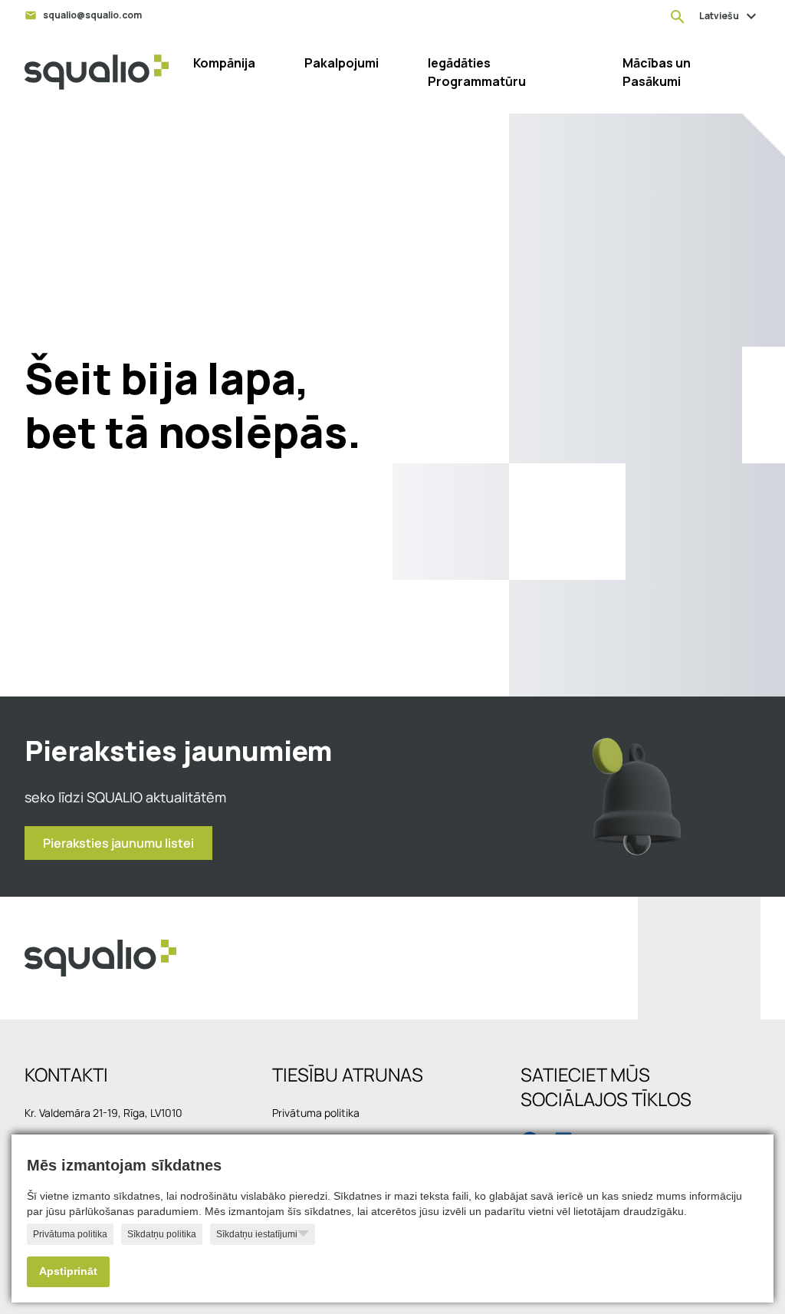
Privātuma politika (70, 1234)
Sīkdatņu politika (161, 1234)
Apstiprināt (68, 1271)
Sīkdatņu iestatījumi (256, 1234)
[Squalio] (97, 72)
